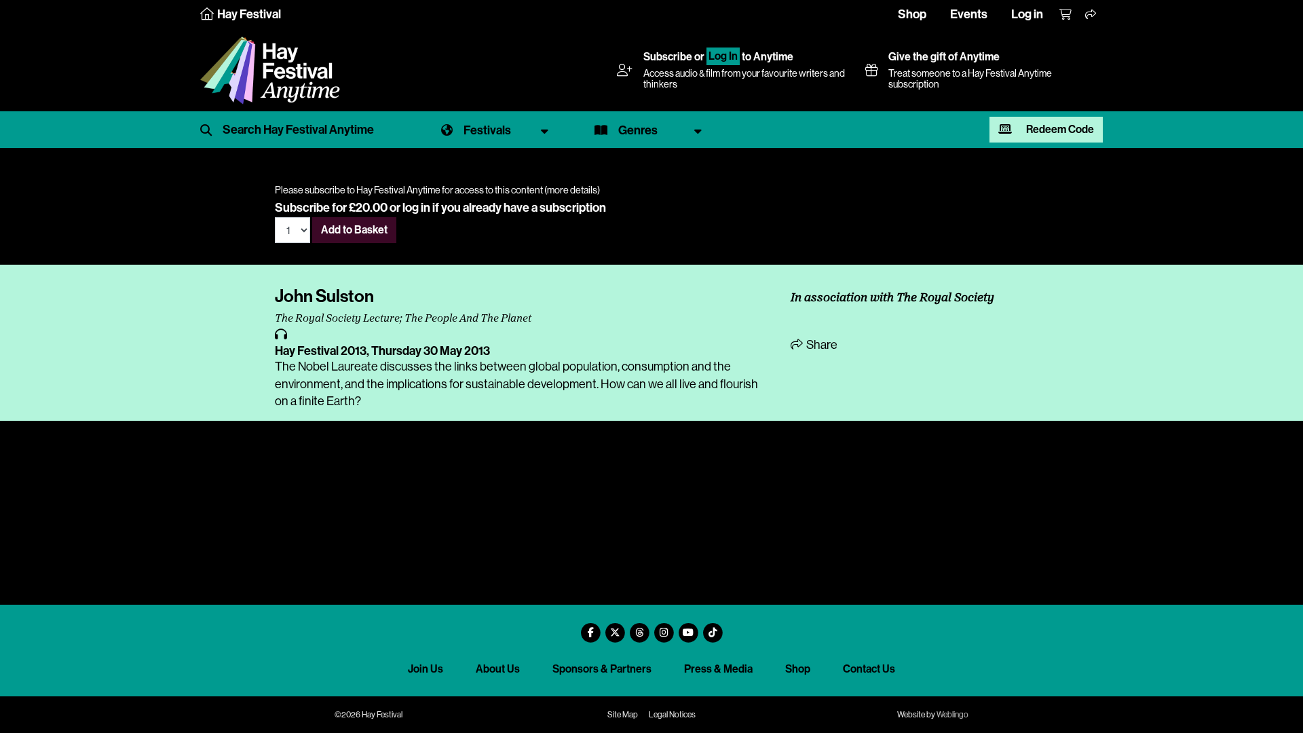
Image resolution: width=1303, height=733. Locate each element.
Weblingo (952, 714)
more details (572, 190)
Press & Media (718, 668)
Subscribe (667, 56)
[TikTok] (712, 627)
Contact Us (869, 668)
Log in (1027, 14)
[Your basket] (1066, 15)
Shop (912, 14)
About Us (498, 668)
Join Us (425, 668)
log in (416, 207)
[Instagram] (664, 627)
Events (968, 14)
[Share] (1091, 15)
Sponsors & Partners (602, 668)
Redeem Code (1059, 129)
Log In (723, 56)
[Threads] (639, 627)
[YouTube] (688, 627)
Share (820, 345)
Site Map (622, 714)
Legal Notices (672, 714)
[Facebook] (590, 627)
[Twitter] (615, 627)
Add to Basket (354, 229)
